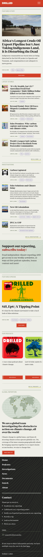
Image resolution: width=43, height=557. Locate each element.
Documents (7, 478)
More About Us (8, 452)
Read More (21, 75)
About (5, 487)
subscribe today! (14, 250)
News (4, 473)
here (28, 546)
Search (5, 483)
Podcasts (6, 464)
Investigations (8, 469)
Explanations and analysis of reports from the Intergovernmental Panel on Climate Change (22, 226)
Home (5, 460)
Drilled (7, 2)
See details (12, 377)
